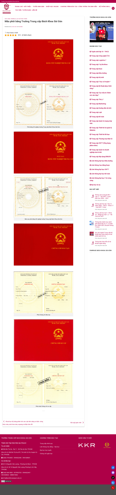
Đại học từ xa (95, 185)
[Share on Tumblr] (51, 413)
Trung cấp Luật (96, 112)
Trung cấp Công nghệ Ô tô (100, 56)
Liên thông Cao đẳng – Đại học (49, 447)
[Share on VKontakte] (45, 413)
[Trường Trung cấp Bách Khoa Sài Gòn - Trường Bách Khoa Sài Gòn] (6, 8)
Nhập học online (52, 6)
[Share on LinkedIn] (48, 413)
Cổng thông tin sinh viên (87, 6)
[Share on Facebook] (35, 413)
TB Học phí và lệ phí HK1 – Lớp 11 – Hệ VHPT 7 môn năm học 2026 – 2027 (103, 196)
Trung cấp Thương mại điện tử (101, 139)
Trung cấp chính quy (46, 443)
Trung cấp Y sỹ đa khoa (99, 64)
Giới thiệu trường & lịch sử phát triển (16, 18)
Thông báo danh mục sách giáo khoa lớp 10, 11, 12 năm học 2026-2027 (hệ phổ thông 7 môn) (104, 224)
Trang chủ (19, 6)
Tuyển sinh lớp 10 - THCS (100, 51)
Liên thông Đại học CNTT (100, 169)
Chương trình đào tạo (68, 6)
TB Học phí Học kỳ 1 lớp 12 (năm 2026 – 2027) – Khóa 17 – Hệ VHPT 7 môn (104, 205)
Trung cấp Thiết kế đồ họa (100, 134)
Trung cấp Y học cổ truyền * (100, 82)
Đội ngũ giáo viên (76, 422)
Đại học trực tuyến (45, 450)
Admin (21, 26)
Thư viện (18, 10)
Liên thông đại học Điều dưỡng (102, 161)
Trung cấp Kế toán (97, 117)
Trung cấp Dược (96, 69)
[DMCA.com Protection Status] (6, 481)
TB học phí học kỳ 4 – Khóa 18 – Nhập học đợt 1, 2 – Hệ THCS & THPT (103, 214)
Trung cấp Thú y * (97, 99)
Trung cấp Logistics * (98, 60)
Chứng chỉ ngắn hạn (46, 453)
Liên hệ (34, 10)
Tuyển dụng (26, 10)
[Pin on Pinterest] (42, 413)
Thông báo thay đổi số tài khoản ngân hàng (103, 242)
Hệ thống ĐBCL (104, 6)
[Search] (113, 8)
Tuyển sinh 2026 (38, 6)
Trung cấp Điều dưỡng (99, 73)
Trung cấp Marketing (98, 104)
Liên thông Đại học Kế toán (100, 174)
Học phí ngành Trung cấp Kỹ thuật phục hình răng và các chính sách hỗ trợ (103, 234)
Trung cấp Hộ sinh (97, 77)
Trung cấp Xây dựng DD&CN (101, 156)
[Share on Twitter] (38, 413)
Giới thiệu (27, 6)
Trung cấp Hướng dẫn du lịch (101, 108)
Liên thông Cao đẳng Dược (100, 165)
